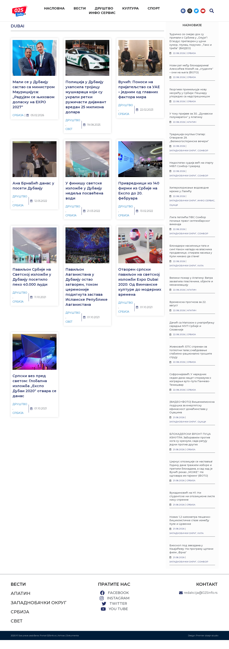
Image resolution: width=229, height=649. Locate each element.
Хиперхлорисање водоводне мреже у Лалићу (189, 189)
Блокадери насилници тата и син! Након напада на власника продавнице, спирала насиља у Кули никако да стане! (190, 251)
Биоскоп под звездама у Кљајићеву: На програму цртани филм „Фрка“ (191, 549)
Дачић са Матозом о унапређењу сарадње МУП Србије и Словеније (191, 326)
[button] (211, 10)
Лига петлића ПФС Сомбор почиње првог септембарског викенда (189, 221)
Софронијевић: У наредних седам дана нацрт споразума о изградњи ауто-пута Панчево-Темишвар (190, 379)
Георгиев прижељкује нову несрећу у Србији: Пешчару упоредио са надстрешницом (189, 93)
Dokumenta (72, 635)
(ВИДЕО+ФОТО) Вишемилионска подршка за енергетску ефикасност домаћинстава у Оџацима (192, 407)
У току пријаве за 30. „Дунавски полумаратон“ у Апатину (191, 115)
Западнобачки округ (39, 602)
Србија (18, 115)
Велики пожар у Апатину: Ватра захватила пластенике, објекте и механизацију (191, 281)
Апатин (20, 593)
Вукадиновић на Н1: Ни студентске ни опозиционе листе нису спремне (192, 496)
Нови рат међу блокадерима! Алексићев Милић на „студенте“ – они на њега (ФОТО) (191, 69)
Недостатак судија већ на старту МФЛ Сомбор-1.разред (191, 164)
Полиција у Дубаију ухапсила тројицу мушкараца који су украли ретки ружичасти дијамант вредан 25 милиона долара (85, 97)
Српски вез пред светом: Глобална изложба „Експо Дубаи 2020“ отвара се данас (34, 386)
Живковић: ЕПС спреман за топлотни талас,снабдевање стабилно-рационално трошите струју (190, 352)
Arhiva (61, 635)
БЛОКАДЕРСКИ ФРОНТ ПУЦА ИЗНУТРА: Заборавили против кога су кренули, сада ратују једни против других (190, 439)
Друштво (72, 120)
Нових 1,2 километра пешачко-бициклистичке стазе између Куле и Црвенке (190, 520)
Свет (68, 129)
